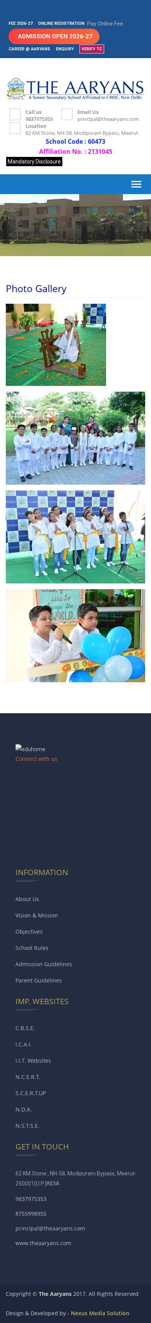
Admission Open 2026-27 (55, 36)
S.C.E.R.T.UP (30, 1093)
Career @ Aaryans (29, 49)
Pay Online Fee (105, 24)
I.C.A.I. (23, 1044)
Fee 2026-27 (21, 23)
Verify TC (91, 49)
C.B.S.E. (25, 1028)
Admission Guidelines (43, 964)
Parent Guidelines (38, 980)
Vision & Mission (36, 915)
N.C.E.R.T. (27, 1076)
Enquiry (65, 49)
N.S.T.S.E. (27, 1125)
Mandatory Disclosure (34, 161)
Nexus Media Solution (100, 1313)
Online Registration (61, 23)
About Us (27, 899)
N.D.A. (23, 1109)
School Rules (31, 947)
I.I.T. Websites (33, 1060)
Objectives (29, 931)
